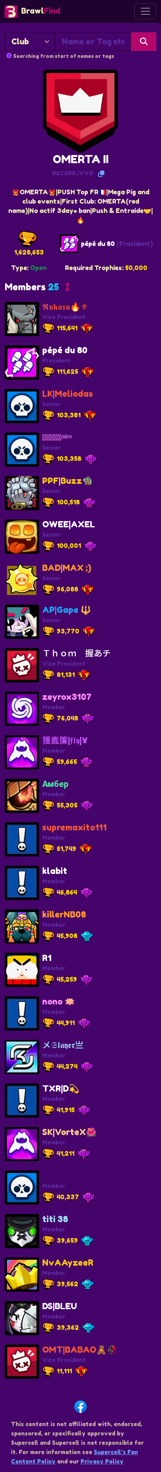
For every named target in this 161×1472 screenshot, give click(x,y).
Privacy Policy (101, 1461)
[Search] (143, 41)
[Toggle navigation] (145, 11)
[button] (37, 289)
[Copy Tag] (101, 173)
